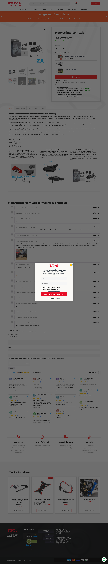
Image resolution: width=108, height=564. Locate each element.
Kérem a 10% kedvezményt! (54, 294)
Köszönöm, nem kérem (54, 298)
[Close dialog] (71, 265)
